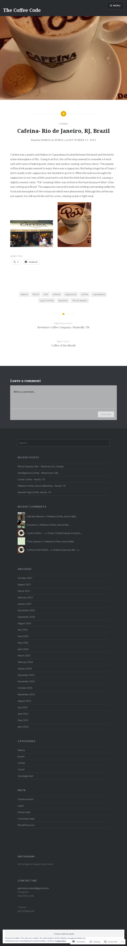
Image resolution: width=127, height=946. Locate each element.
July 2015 (23, 707)
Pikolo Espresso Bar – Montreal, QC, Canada (41, 466)
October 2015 (25, 687)
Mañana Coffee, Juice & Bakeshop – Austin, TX (42, 485)
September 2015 (26, 694)
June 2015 (23, 713)
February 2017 (25, 597)
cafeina (56, 294)
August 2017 (24, 584)
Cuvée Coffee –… (35, 533)
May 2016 (23, 642)
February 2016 (25, 662)
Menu (116, 5)
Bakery (21, 750)
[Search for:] (63, 442)
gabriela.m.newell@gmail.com (33, 888)
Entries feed (24, 812)
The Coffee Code (22, 10)
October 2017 (25, 578)
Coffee (63, 124)
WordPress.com (26, 825)
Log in (21, 805)
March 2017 (24, 591)
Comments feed (26, 818)
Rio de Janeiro (79, 300)
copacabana (99, 294)
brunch (21, 756)
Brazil (36, 294)
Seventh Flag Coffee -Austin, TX (34, 492)
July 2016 (23, 629)
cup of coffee (47, 300)
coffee (84, 294)
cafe (46, 294)
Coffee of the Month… (38, 549)
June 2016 (23, 636)
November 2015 (26, 681)
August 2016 (24, 623)
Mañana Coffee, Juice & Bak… (62, 516)
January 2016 (25, 668)
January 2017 (25, 603)
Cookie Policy (60, 941)
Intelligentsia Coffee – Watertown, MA (38, 472)
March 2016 (24, 655)
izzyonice (31, 524)
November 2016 (26, 610)
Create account (25, 799)
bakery (24, 294)
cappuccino (71, 294)
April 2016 (23, 649)
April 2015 (23, 726)
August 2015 (24, 700)
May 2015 (23, 720)
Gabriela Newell (53, 140)
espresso (63, 300)
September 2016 (26, 616)
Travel (21, 769)
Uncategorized (25, 776)
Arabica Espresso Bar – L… (66, 549)
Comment (106, 414)
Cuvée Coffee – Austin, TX (31, 479)
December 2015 (26, 675)
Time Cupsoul (34, 541)
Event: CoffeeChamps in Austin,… (65, 533)
